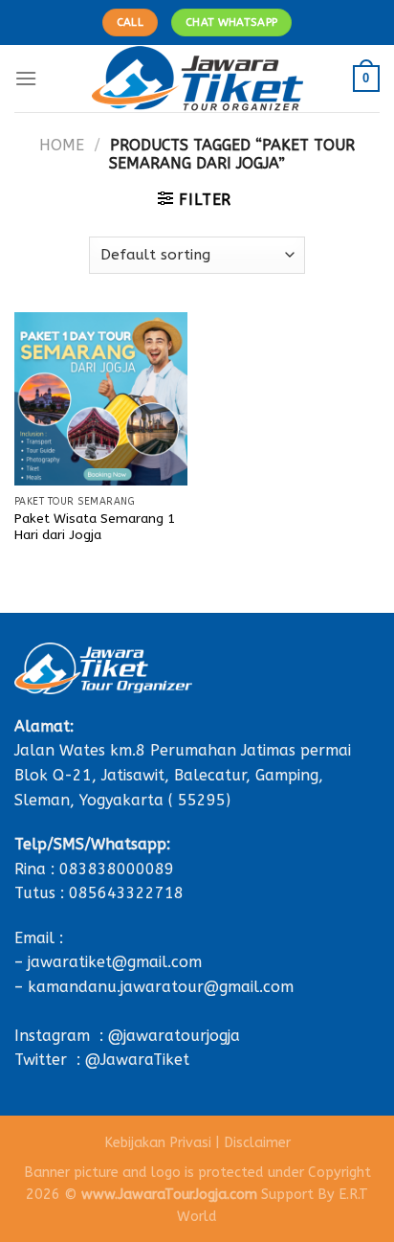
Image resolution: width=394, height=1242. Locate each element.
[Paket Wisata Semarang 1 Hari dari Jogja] (100, 399)
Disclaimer (257, 1143)
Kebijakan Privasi (157, 1143)
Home (61, 145)
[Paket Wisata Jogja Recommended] (197, 78)
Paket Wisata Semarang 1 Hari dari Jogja (94, 527)
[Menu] (25, 78)
